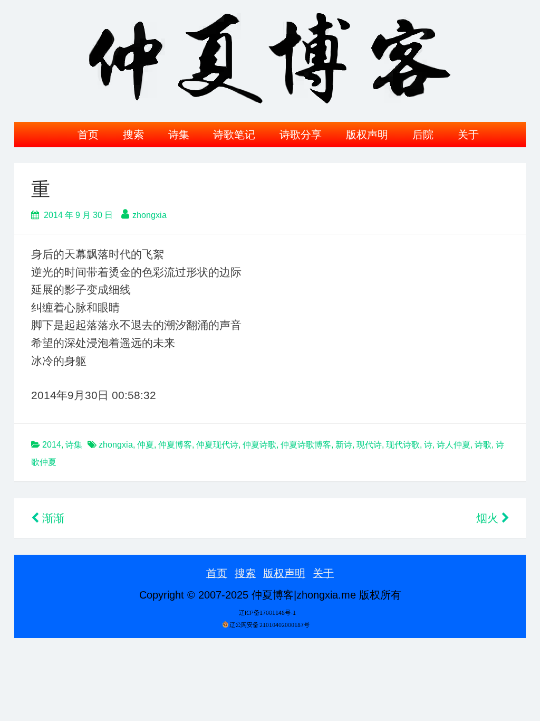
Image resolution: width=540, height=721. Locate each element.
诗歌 (483, 444)
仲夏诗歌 (259, 444)
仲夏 (145, 444)
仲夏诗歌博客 (306, 444)
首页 (88, 134)
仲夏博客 (175, 444)
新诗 (343, 444)
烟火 (489, 518)
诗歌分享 (300, 134)
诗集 (178, 134)
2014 (51, 444)
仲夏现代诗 (217, 444)
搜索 (133, 134)
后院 (422, 134)
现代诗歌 (403, 444)
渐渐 (51, 518)
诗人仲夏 (453, 444)
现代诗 (369, 444)
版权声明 (367, 134)
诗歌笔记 (234, 134)
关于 (468, 134)
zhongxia (149, 215)
